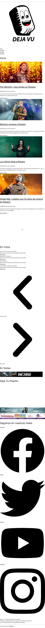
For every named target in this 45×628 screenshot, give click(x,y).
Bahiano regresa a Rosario (13, 124)
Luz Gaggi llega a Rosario (12, 161)
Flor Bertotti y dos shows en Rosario (18, 87)
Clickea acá (2, 254)
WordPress (11, 626)
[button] (22, 293)
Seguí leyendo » (4, 98)
